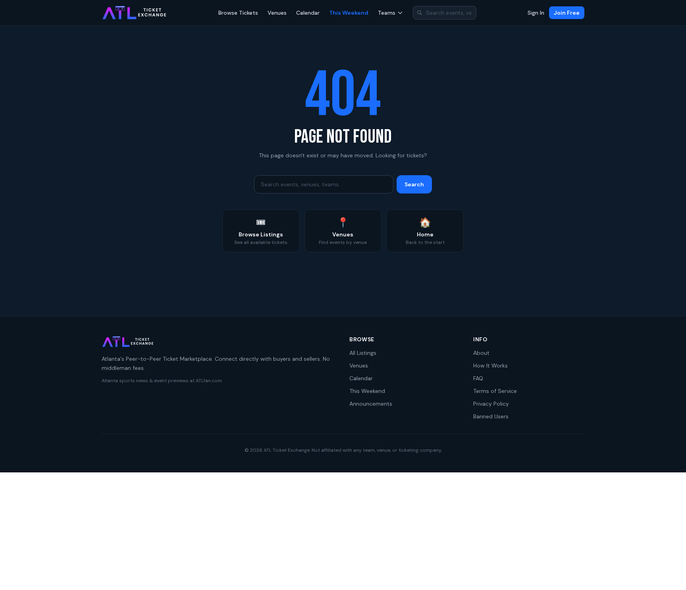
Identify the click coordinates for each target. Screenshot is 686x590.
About (481, 352)
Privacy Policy (491, 403)
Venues (277, 12)
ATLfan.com (209, 380)
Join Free (567, 12)
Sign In (536, 12)
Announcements (370, 403)
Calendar (308, 12)
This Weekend (348, 12)
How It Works (490, 365)
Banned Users (491, 416)
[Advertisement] (343, 531)
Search (414, 184)
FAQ (478, 378)
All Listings (362, 352)
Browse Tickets (238, 12)
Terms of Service (495, 391)
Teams (386, 12)
